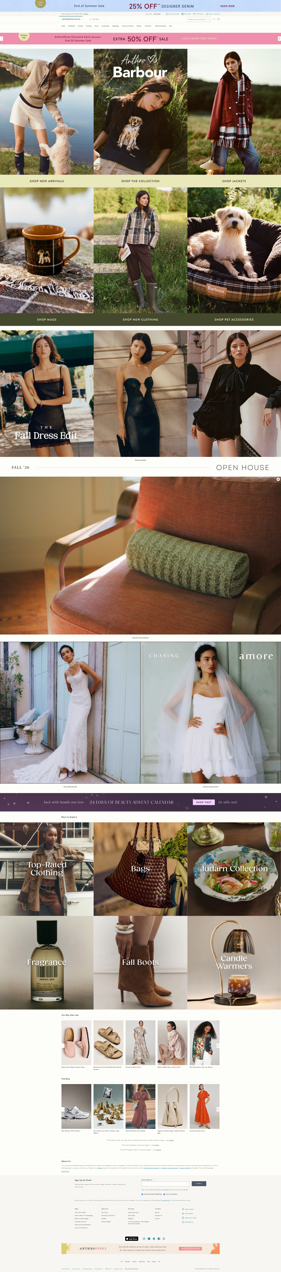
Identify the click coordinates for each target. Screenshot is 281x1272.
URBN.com (108, 1269)
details (86, 14)
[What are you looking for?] (208, 19)
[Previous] (2, 38)
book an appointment (210, 786)
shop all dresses (140, 460)
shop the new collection (140, 637)
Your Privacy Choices (131, 1269)
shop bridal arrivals (70, 786)
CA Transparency (87, 1269)
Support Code (118, 1269)
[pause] (278, 479)
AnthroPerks (189, 1213)
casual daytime (185, 1168)
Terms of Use (76, 1269)
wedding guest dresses (169, 1168)
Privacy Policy (166, 1200)
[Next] (279, 38)
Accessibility (99, 1269)
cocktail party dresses (151, 1168)
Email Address (147, 1180)
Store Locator (189, 1209)
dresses (100, 1168)
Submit (199, 1184)
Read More (65, 1171)
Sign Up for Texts (190, 1218)
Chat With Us (189, 1222)
